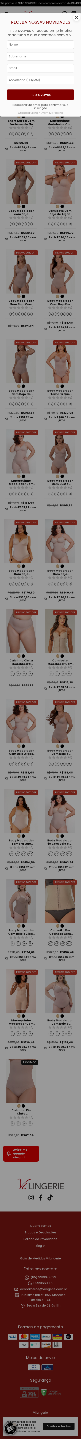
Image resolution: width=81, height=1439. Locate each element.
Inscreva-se (40, 94)
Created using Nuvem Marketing (40, 113)
